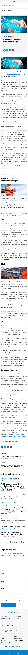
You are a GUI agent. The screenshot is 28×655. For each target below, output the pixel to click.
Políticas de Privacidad (5, 642)
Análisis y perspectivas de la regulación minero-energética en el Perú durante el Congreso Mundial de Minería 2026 (13, 487)
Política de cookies (18, 638)
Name (2, 573)
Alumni (2, 638)
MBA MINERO (20, 616)
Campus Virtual (4, 636)
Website (3, 588)
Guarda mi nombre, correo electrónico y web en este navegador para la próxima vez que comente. (13, 599)
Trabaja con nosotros (18, 636)
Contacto (3, 620)
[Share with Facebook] (4, 50)
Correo (3, 581)
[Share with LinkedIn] (10, 50)
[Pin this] (13, 50)
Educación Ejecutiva (5, 618)
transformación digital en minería (10, 441)
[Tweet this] (7, 50)
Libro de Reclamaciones (19, 640)
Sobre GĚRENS (4, 616)
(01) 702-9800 (9, 625)
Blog (18, 618)
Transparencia (4, 640)
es (14, 1)
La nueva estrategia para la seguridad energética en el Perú (12, 533)
